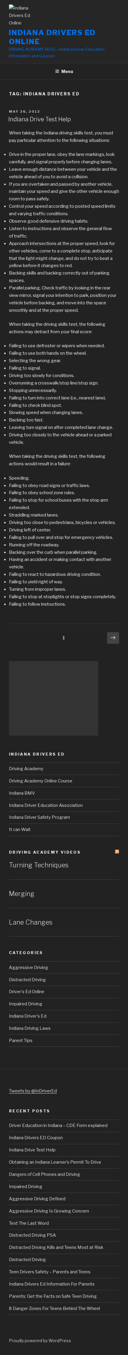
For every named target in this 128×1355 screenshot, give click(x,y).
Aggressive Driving (28, 967)
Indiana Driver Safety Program (39, 817)
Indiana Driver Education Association (46, 805)
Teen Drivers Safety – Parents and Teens (49, 1272)
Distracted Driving (27, 979)
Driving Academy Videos (45, 852)
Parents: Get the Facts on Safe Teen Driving (53, 1296)
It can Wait (20, 829)
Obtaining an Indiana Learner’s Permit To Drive (55, 1162)
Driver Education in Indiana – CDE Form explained (58, 1125)
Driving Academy (26, 768)
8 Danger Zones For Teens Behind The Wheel (54, 1308)
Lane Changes (30, 922)
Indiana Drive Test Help (39, 119)
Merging (22, 893)
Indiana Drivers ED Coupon (36, 1137)
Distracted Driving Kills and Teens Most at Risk (56, 1247)
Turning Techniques (38, 865)
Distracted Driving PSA (32, 1235)
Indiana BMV (22, 793)
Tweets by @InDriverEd (33, 1091)
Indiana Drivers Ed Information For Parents (52, 1284)
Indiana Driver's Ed (27, 1016)
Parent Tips (20, 1040)
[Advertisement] (53, 698)
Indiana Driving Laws (30, 1028)
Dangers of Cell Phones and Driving (44, 1174)
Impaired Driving (25, 1004)
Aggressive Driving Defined (37, 1198)
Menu (67, 71)
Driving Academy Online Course (40, 781)
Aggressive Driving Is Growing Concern (49, 1211)
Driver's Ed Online (26, 991)
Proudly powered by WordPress (40, 1340)
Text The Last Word (29, 1223)
